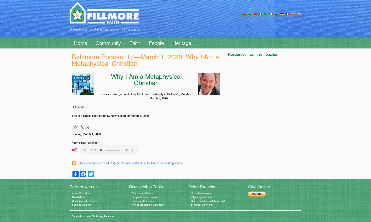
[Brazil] (265, 13)
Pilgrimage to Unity (201, 197)
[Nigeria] (260, 13)
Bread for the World (202, 204)
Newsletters (78, 197)
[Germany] (282, 13)
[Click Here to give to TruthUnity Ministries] (257, 194)
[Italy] (271, 13)
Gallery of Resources (143, 201)
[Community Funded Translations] (299, 13)
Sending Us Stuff (81, 204)
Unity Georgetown (201, 193)
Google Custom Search (145, 197)
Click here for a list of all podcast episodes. (131, 163)
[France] (287, 13)
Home (80, 42)
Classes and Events (143, 193)
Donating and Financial (85, 201)
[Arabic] (249, 13)
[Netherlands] (276, 13)
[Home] (104, 16)
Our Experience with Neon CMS (208, 201)
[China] (255, 13)
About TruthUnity (81, 193)
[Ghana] (244, 13)
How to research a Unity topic (148, 204)
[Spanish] (293, 13)
